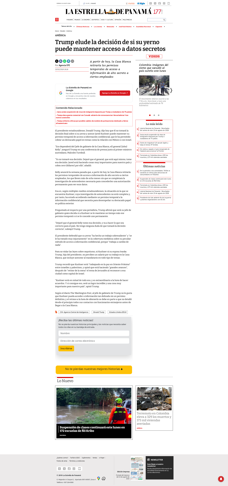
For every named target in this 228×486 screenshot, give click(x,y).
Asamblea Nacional (143, 27)
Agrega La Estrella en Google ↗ (115, 93)
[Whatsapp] (64, 61)
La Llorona (98, 27)
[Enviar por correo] (72, 61)
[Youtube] (168, 3)
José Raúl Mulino (125, 27)
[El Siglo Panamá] (141, 3)
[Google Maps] (98, 478)
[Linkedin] (68, 61)
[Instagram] (164, 3)
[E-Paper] (130, 3)
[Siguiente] (171, 90)
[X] (155, 3)
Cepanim (158, 27)
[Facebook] (159, 3)
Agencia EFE (64, 65)
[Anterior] (137, 90)
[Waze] (103, 478)
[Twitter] (56, 61)
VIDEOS (154, 56)
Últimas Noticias (82, 27)
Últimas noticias (154, 166)
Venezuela (110, 27)
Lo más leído (154, 124)
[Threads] (150, 3)
